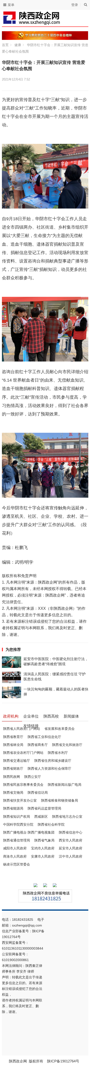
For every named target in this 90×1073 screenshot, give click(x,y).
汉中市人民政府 (70, 856)
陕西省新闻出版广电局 (64, 784)
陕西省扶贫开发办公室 (20, 800)
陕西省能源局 (13, 808)
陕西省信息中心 (70, 832)
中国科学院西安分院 (18, 824)
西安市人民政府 (70, 840)
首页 (5, 45)
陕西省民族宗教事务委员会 (23, 784)
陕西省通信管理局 (16, 840)
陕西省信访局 (38, 792)
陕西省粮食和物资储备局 (59, 800)
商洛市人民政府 (15, 856)
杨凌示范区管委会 (16, 864)
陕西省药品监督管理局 (44, 808)
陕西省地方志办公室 (67, 816)
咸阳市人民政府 (15, 848)
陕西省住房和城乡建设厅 (52, 760)
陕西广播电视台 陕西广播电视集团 (28, 832)
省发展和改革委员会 (59, 729)
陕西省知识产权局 (16, 816)
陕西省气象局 (44, 840)
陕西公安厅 (32, 777)
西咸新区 (41, 816)
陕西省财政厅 (13, 768)
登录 (74, 5)
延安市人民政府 (70, 848)
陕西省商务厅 (38, 745)
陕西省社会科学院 (51, 824)
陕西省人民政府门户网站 (21, 729)
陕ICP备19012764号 (63, 1061)
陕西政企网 (18, 1061)
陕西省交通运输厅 (16, 760)
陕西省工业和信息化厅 (44, 737)
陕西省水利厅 (58, 753)
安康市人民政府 (42, 856)
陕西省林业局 (13, 745)
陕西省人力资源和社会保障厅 (49, 768)
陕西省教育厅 (13, 737)
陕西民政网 (11, 777)
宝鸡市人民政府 (42, 848)
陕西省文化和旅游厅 (67, 745)
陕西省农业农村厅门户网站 (23, 753)
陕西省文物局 (13, 792)
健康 (17, 45)
